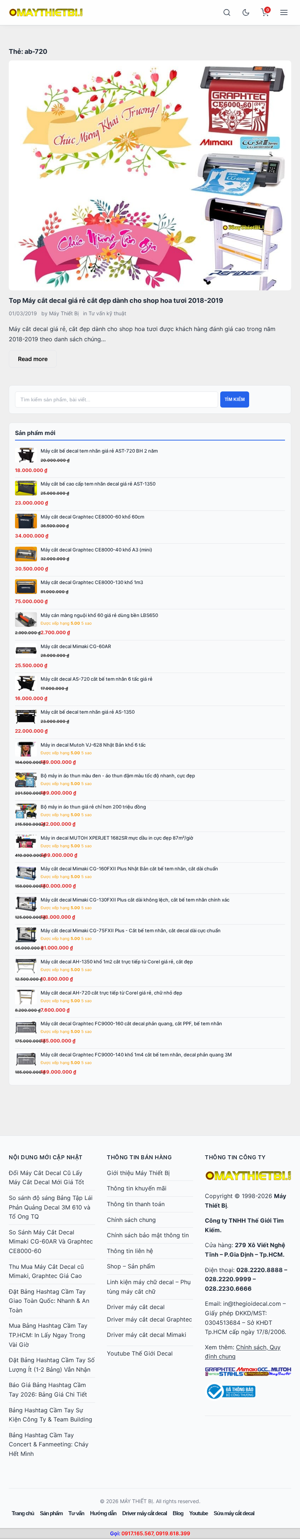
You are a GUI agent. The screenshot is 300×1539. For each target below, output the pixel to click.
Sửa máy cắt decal (234, 1513)
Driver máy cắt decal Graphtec (149, 1319)
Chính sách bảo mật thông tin (148, 1235)
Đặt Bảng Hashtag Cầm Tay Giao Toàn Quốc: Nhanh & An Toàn (49, 1301)
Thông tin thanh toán (136, 1204)
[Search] (227, 12)
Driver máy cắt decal (136, 1307)
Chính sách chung (131, 1219)
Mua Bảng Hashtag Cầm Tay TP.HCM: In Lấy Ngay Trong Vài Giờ (48, 1335)
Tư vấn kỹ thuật (107, 313)
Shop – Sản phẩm (131, 1266)
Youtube (198, 1513)
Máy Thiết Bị (64, 313)
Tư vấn (76, 1513)
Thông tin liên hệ (130, 1250)
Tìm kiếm (235, 399)
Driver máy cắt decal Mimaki (146, 1334)
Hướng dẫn (103, 1513)
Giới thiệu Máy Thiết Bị (138, 1172)
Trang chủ (23, 1513)
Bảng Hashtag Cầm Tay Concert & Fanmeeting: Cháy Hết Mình (49, 1444)
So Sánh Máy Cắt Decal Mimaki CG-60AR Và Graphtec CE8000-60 (51, 1241)
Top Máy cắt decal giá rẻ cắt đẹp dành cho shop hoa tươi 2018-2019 (116, 300)
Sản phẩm (51, 1513)
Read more (33, 359)
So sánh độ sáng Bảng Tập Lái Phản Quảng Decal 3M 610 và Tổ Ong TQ (51, 1207)
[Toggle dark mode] (246, 12)
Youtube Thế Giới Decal (140, 1353)
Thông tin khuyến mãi (136, 1188)
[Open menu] (284, 12)
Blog (178, 1513)
